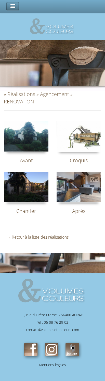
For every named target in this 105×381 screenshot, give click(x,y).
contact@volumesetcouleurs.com (52, 329)
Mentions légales (52, 364)
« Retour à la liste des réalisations (39, 237)
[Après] (78, 186)
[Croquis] (78, 135)
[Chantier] (26, 186)
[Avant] (26, 135)
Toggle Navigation (12, 6)
